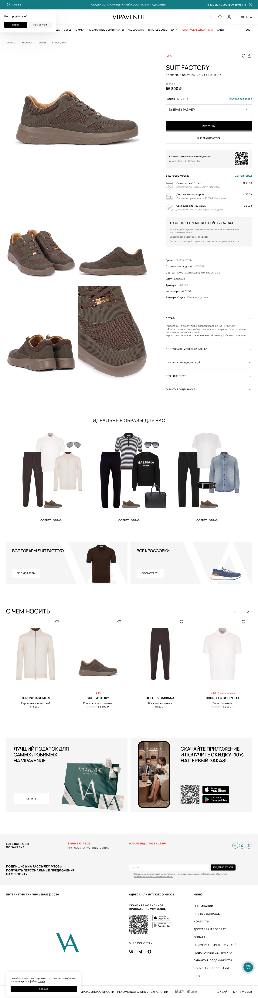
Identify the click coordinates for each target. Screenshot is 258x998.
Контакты (201, 921)
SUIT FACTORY (184, 260)
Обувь (68, 29)
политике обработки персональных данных (153, 876)
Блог (249, 29)
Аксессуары (136, 29)
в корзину (208, 126)
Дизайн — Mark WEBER (234, 991)
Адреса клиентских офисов (151, 894)
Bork (174, 29)
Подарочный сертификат (214, 952)
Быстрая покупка (208, 138)
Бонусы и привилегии (211, 968)
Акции (221, 29)
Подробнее (158, 5)
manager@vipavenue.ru (147, 843)
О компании (203, 906)
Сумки (80, 29)
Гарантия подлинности (213, 960)
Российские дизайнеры (197, 29)
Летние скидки (226, 693)
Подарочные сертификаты (106, 29)
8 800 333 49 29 (216, 5)
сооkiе (41, 981)
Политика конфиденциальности (88, 991)
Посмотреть (26, 573)
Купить (51, 520)
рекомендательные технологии (57, 978)
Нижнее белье (157, 29)
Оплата (199, 937)
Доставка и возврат (210, 929)
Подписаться (223, 867)
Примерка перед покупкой (215, 945)
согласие (143, 874)
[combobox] (209, 109)
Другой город (243, 175)
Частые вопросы (207, 913)
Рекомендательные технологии (142, 991)
